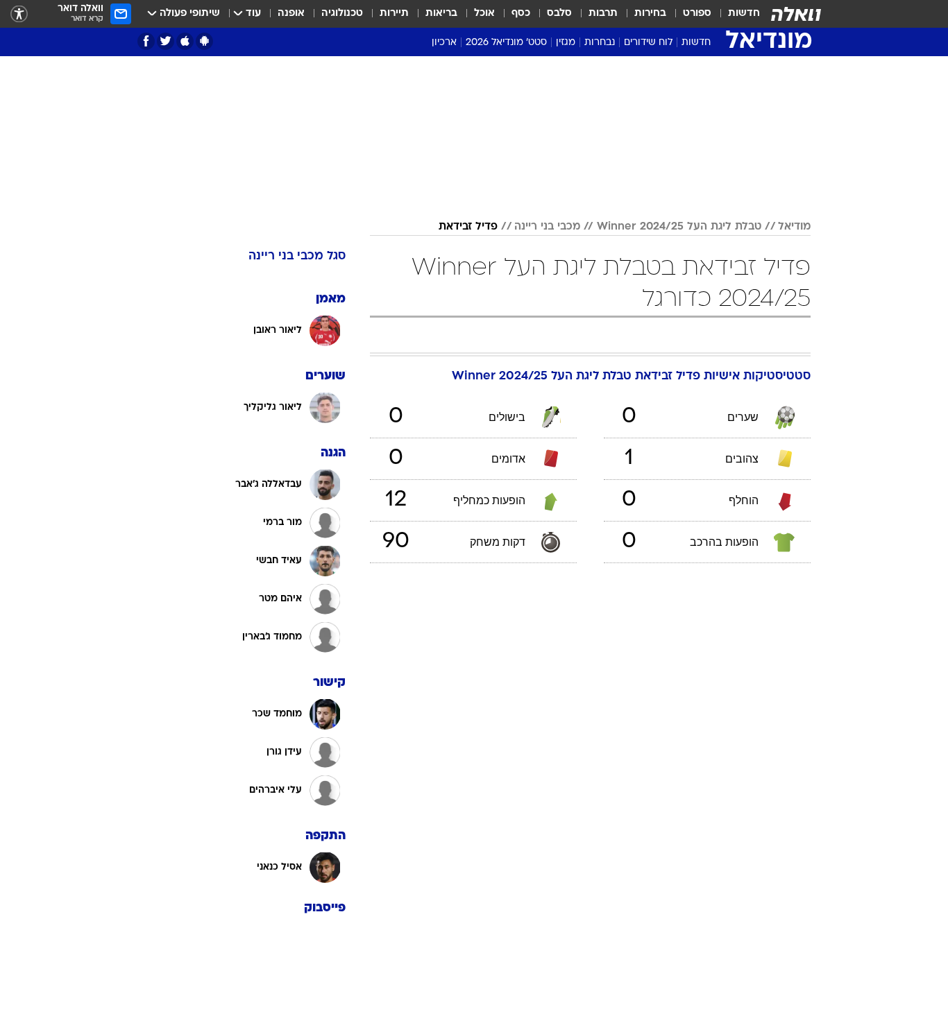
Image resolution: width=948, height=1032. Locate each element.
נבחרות (599, 42)
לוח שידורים (648, 42)
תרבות (603, 13)
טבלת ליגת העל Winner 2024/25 (679, 226)
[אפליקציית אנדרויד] (204, 41)
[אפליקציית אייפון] (185, 41)
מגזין (565, 42)
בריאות (441, 13)
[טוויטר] (165, 41)
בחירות (650, 13)
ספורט (697, 13)
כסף (520, 13)
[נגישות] (19, 14)
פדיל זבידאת (468, 226)
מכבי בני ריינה (547, 226)
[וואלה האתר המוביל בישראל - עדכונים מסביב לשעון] (796, 14)
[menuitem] (735, 14)
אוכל (484, 13)
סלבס (559, 13)
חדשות (744, 13)
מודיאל (794, 226)
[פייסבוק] (146, 41)
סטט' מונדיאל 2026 (506, 42)
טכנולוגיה (342, 13)
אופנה (291, 13)
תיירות (394, 13)
